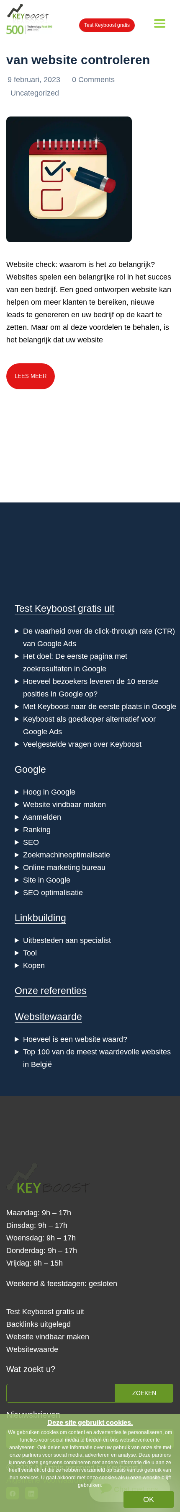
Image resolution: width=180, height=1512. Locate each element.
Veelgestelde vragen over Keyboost (82, 744)
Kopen (34, 965)
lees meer (30, 376)
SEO (31, 842)
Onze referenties (51, 990)
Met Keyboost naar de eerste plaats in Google (99, 706)
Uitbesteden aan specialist (67, 940)
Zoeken (144, 1393)
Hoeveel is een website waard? (75, 1039)
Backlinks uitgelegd (38, 1324)
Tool (30, 953)
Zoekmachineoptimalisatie (66, 855)
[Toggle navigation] (159, 23)
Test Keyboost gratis (107, 25)
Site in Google (46, 880)
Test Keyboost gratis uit (64, 608)
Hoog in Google (49, 792)
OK (148, 1499)
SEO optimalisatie (53, 892)
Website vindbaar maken (64, 804)
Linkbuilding (40, 917)
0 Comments (93, 79)
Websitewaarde (48, 1016)
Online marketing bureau (64, 867)
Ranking (37, 830)
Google (30, 769)
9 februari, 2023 (35, 79)
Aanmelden (42, 817)
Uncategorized (34, 93)
